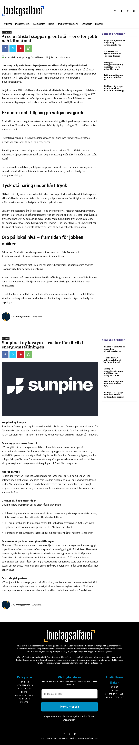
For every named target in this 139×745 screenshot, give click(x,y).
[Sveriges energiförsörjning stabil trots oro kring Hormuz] (131, 65)
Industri (6, 32)
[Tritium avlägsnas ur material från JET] (131, 78)
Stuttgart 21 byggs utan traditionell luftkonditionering (114, 88)
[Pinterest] (20, 48)
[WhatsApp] (28, 48)
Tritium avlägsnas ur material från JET (113, 77)
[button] (115, 11)
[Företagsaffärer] (6, 316)
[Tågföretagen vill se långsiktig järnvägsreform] (131, 43)
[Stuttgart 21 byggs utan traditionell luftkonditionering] (131, 89)
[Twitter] (134, 11)
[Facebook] (121, 11)
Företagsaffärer (21, 316)
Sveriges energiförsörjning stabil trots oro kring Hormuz (113, 66)
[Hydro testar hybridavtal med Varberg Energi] (131, 54)
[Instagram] (128, 11)
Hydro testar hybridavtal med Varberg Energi (112, 53)
